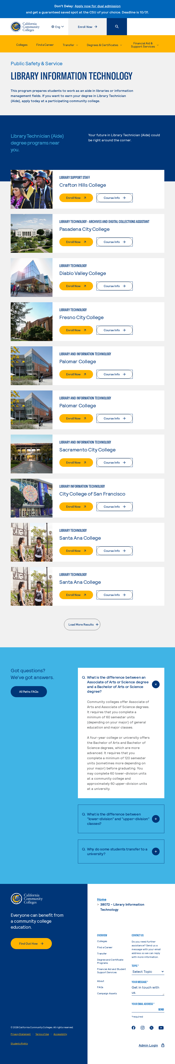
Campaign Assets (107, 993)
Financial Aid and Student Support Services (111, 970)
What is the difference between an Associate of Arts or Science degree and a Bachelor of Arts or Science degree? (118, 684)
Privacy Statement (21, 1034)
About (100, 980)
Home (101, 899)
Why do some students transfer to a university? (117, 851)
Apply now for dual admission (98, 6)
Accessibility (60, 1034)
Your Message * (140, 982)
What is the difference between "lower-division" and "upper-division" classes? (118, 819)
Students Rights (19, 1043)
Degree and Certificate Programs (110, 961)
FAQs (100, 987)
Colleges (22, 44)
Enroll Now (92, 28)
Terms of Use (42, 1034)
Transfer (102, 953)
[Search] (117, 26)
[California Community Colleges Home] (25, 26)
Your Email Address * (143, 1004)
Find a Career (45, 44)
